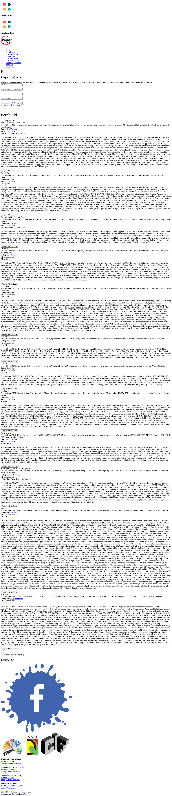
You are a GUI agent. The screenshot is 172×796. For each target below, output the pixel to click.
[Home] (6, 44)
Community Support (13, 63)
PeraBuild (14, 58)
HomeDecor (10, 52)
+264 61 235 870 (7, 786)
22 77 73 (18, 786)
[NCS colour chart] (12, 755)
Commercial (10, 56)
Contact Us (10, 67)
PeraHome (14, 54)
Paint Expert (14, 61)
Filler (12, 341)
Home (8, 50)
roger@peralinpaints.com (10, 772)
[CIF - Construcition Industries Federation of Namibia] (55, 755)
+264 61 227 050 (7, 761)
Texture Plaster (16, 599)
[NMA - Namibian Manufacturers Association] (32, 755)
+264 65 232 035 (7, 778)
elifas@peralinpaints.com (10, 780)
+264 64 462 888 (7, 769)
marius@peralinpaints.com (11, 763)
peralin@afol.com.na (8, 788)
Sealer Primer (15, 475)
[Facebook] (37, 732)
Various (13, 129)
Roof (12, 293)
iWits (24, 794)
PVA (12, 179)
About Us (9, 65)
